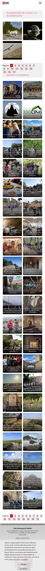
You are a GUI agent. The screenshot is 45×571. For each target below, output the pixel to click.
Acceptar (23, 564)
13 (26, 69)
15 (5, 72)
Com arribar (22, 534)
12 (21, 69)
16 (9, 72)
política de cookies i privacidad (18, 559)
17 (14, 72)
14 (31, 69)
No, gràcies (23, 569)
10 (12, 69)
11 (17, 69)
